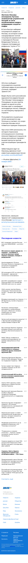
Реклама (16, 532)
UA (25, 2)
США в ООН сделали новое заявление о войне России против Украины (11, 384)
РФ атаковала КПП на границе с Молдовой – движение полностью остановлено (12, 274)
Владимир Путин (17, 226)
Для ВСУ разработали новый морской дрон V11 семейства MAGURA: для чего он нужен (11, 282)
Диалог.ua (12, 546)
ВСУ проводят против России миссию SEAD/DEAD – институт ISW (12, 244)
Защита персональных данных (17, 540)
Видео (16, 231)
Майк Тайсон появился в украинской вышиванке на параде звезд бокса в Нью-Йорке (10, 340)
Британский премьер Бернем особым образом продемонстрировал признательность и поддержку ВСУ (12, 394)
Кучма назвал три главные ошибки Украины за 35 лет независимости (10, 367)
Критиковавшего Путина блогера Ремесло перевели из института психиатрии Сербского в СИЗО (12, 265)
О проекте (4, 532)
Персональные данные (18, 536)
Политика (14, 228)
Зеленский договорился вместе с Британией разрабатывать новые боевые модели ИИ (12, 320)
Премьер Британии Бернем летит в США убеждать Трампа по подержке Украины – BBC (12, 359)
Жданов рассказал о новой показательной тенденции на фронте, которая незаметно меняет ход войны (11, 415)
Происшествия (6, 228)
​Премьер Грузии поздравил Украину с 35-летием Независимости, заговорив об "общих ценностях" (11, 405)
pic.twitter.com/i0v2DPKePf (11, 155)
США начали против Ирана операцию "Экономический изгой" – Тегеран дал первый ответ (11, 292)
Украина (8, 10)
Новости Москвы (6, 226)
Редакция (4, 536)
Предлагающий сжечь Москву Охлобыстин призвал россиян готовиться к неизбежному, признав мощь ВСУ (12, 462)
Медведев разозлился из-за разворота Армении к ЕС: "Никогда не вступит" (11, 424)
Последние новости (11, 238)
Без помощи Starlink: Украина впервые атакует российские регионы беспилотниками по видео (11, 330)
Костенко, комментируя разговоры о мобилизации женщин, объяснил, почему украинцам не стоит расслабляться (11, 311)
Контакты (4, 539)
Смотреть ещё (7, 479)
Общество (21, 228)
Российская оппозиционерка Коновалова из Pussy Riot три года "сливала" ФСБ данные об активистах (12, 472)
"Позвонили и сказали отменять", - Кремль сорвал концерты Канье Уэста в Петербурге (11, 433)
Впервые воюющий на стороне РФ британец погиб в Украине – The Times (12, 301)
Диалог (3, 10)
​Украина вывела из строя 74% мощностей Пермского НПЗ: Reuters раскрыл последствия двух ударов (11, 443)
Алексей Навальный (7, 231)
